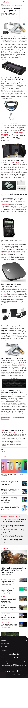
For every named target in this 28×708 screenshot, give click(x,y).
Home (2, 4)
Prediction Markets (5, 587)
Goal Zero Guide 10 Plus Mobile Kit (12, 162)
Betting (3, 596)
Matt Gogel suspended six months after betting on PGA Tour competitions (9, 609)
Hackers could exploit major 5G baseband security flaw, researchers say (9, 483)
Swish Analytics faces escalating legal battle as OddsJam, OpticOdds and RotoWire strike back (15, 531)
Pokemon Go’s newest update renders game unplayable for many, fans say (9, 499)
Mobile (3, 451)
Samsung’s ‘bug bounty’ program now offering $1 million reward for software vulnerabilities (10, 491)
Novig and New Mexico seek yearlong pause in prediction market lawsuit (9, 625)
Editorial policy (12, 432)
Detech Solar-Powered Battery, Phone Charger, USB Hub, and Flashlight (13, 85)
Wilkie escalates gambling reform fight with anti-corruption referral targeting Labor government (14, 521)
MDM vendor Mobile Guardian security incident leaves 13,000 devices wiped (10, 507)
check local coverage (15, 302)
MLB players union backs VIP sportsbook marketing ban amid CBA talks (9, 599)
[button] (23, 1)
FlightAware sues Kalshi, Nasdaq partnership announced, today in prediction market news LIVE (14, 540)
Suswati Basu (4, 574)
